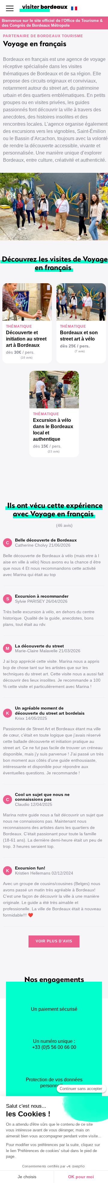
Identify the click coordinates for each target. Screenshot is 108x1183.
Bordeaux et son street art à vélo (79, 335)
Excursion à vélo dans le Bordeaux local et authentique (53, 430)
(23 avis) (53, 451)
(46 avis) (64, 525)
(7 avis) (80, 351)
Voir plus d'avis (54, 941)
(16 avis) (26, 357)
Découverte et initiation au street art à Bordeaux (26, 339)
